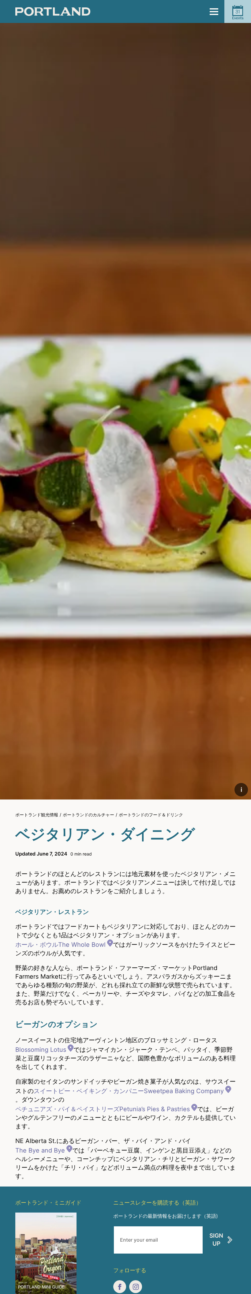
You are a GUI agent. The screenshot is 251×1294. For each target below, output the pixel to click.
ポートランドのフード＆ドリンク (151, 814)
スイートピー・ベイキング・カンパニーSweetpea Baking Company (129, 1091)
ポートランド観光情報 (36, 814)
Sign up (216, 1239)
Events (238, 14)
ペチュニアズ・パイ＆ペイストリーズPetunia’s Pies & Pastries (102, 1109)
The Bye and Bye (40, 1150)
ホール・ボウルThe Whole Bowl (60, 944)
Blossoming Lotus (40, 1049)
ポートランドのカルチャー (88, 814)
